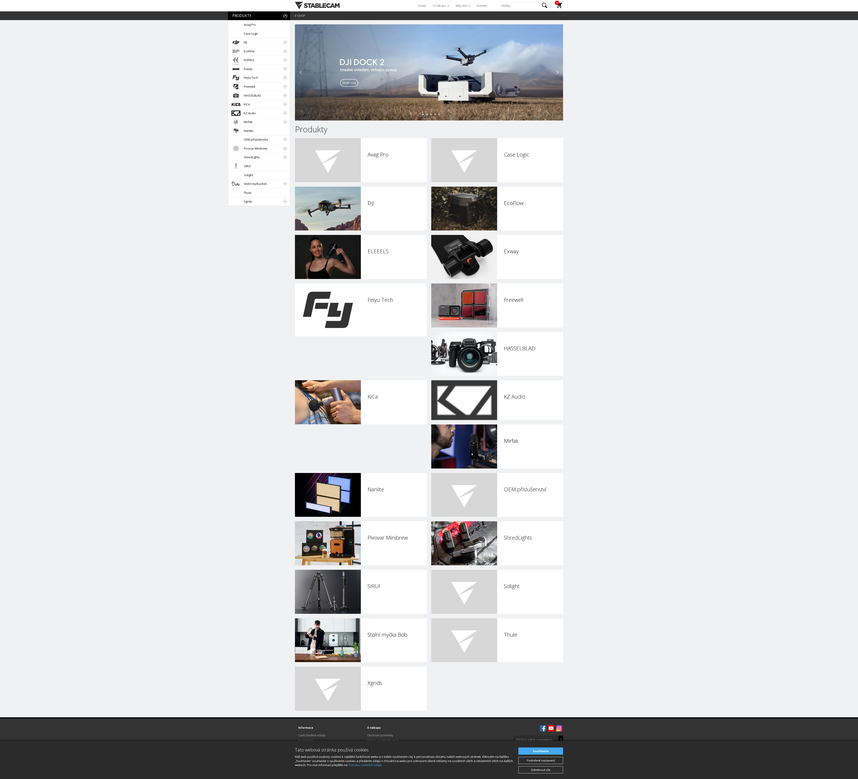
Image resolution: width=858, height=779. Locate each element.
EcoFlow (249, 51)
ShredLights (252, 157)
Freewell (249, 86)
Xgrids (248, 201)
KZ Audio (250, 113)
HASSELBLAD (252, 95)
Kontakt (482, 6)
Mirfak (248, 122)
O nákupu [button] (440, 6)
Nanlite (248, 131)
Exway (248, 69)
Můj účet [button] (462, 6)
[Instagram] (559, 728)
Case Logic (251, 34)
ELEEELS (249, 60)
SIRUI (247, 166)
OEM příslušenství (256, 139)
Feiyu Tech (251, 78)
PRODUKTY (241, 15)
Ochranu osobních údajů (365, 765)
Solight (248, 175)
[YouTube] (551, 728)
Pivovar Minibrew (255, 148)
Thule (247, 193)
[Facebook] (543, 728)
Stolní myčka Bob (255, 184)
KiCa (247, 104)
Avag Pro (250, 25)
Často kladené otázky (311, 735)
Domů (422, 6)
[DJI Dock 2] (429, 72)
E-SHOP (300, 16)
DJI (245, 42)
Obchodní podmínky (380, 735)
